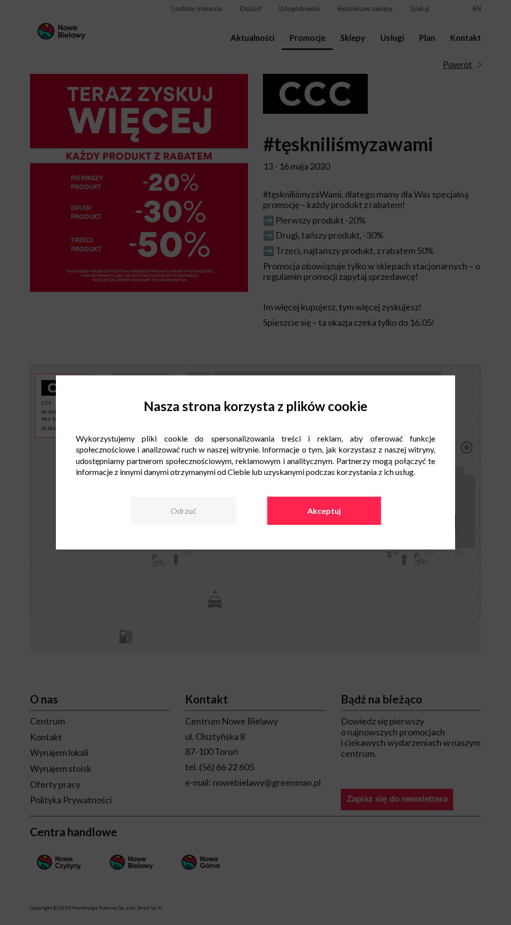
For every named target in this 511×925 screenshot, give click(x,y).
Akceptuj (324, 510)
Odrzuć (183, 510)
